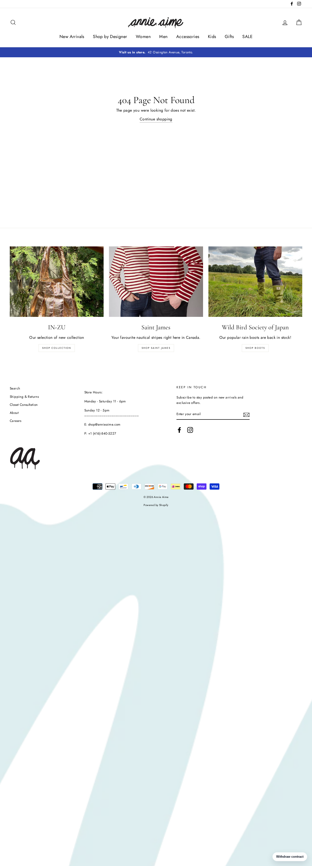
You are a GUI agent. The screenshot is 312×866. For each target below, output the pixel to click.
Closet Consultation (24, 404)
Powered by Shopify (156, 505)
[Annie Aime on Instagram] (190, 430)
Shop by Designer (110, 36)
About (14, 412)
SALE (247, 36)
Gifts (229, 36)
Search (15, 388)
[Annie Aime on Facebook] (179, 430)
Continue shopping (156, 119)
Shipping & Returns (24, 396)
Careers (15, 420)
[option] (156, 52)
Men (163, 36)
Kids (212, 36)
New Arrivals (71, 36)
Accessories (187, 36)
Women (143, 36)
